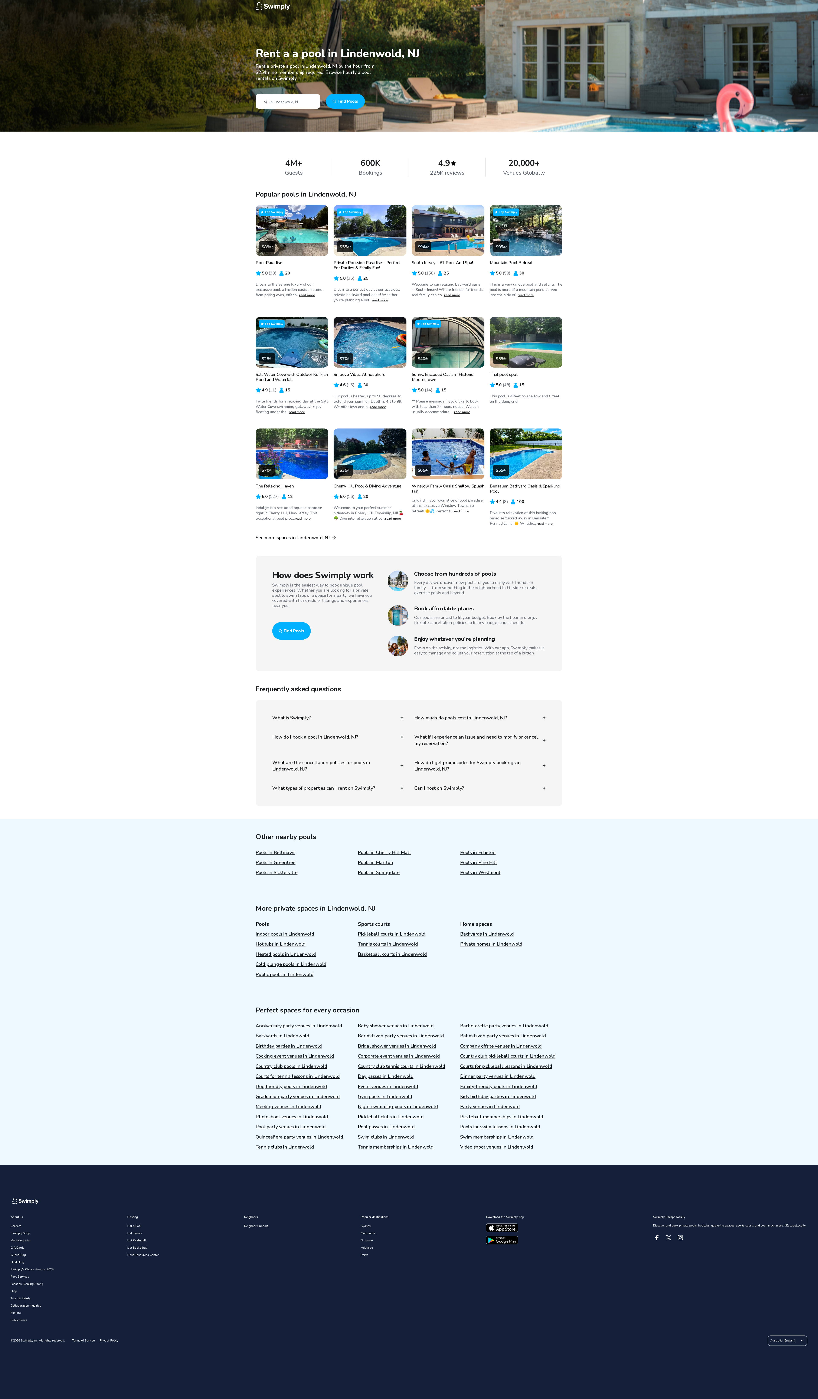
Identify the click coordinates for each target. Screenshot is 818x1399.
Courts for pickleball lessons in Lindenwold (506, 1066)
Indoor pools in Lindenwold (285, 934)
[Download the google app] (502, 1240)
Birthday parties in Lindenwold (289, 1046)
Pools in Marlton (375, 862)
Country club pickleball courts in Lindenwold (507, 1056)
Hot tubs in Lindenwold (280, 944)
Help (14, 1291)
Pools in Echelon (477, 852)
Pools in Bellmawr (275, 852)
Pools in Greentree (275, 862)
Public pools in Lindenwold (284, 974)
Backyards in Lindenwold (487, 934)
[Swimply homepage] (409, 6)
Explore (16, 1313)
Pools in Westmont (480, 872)
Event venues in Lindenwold (388, 1086)
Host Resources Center (143, 1255)
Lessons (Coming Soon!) (27, 1284)
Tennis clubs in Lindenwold (285, 1147)
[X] (668, 1237)
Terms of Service (83, 1341)
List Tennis (134, 1233)
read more (307, 295)
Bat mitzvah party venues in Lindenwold (503, 1036)
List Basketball (137, 1248)
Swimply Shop (20, 1233)
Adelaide (367, 1248)
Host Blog (17, 1262)
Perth (364, 1255)
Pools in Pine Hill (478, 862)
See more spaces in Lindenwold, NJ (293, 538)
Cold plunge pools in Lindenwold (291, 964)
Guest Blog (18, 1255)
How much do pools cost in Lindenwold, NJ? (460, 718)
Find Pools (347, 101)
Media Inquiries (21, 1240)
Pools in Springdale (379, 872)
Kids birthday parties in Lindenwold (498, 1096)
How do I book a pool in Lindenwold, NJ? (315, 737)
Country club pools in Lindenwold (291, 1066)
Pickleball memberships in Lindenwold (501, 1117)
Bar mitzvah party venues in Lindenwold (401, 1036)
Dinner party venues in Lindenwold (498, 1076)
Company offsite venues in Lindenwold (501, 1046)
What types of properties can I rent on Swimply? (323, 788)
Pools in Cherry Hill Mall (384, 852)
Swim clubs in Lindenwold (386, 1137)
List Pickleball (136, 1240)
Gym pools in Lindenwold (385, 1096)
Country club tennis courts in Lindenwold (401, 1066)
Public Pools (19, 1320)
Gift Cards (17, 1248)
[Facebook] (657, 1237)
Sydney (366, 1226)
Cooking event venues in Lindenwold (295, 1056)
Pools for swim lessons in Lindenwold (500, 1127)
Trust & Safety (20, 1298)
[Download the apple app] (502, 1228)
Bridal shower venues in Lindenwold (397, 1046)
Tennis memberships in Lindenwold (395, 1147)
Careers (16, 1226)
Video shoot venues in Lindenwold (496, 1147)
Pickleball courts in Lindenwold (391, 934)
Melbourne (368, 1233)
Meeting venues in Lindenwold (288, 1106)
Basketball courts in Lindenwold (392, 954)
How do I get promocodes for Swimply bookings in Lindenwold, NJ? (467, 765)
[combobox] (288, 101)
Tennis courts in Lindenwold (388, 944)
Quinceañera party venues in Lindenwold (299, 1137)
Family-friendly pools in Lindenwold (498, 1086)
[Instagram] (680, 1237)
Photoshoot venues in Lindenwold (292, 1117)
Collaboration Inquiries (26, 1306)
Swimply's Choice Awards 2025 (32, 1269)
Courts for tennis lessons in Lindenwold (298, 1076)
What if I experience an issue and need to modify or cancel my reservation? (476, 740)
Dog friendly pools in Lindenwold (291, 1086)
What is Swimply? (291, 718)
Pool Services (20, 1277)
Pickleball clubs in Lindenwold (390, 1117)
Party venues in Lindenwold (490, 1106)
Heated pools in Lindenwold (286, 954)
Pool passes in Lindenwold (386, 1127)
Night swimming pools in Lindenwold (398, 1106)
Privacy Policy (109, 1341)
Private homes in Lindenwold (491, 944)
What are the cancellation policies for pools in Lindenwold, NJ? (321, 765)
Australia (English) (782, 1341)
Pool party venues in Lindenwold (291, 1127)
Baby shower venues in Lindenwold (396, 1026)
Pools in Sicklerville (276, 872)
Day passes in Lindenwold (385, 1076)
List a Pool (134, 1226)
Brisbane (367, 1240)
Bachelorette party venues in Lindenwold (504, 1026)
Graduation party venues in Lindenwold (298, 1096)
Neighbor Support (256, 1226)
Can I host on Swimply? (439, 788)
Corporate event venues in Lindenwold (399, 1056)
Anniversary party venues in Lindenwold (299, 1026)
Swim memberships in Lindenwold (496, 1137)
